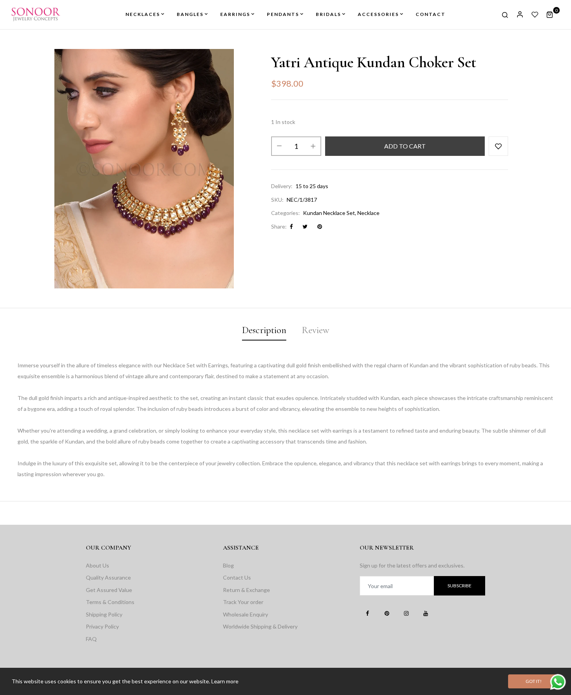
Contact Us (237, 577)
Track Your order (243, 602)
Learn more (224, 681)
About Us (97, 565)
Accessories (378, 14)
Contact (431, 14)
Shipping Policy (104, 614)
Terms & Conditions (110, 602)
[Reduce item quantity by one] (279, 146)
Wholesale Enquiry (245, 614)
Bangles (190, 14)
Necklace (368, 213)
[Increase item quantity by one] (313, 146)
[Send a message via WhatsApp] (558, 682)
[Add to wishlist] (498, 146)
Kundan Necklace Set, (329, 213)
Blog (228, 565)
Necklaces (142, 14)
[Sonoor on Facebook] (367, 613)
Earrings (235, 14)
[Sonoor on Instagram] (406, 613)
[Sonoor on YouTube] (425, 613)
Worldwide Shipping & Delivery (260, 626)
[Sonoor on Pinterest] (387, 613)
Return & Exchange (246, 590)
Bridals (328, 14)
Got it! (534, 681)
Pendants (283, 14)
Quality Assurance (108, 577)
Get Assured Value (109, 590)
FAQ (91, 639)
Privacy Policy (102, 626)
